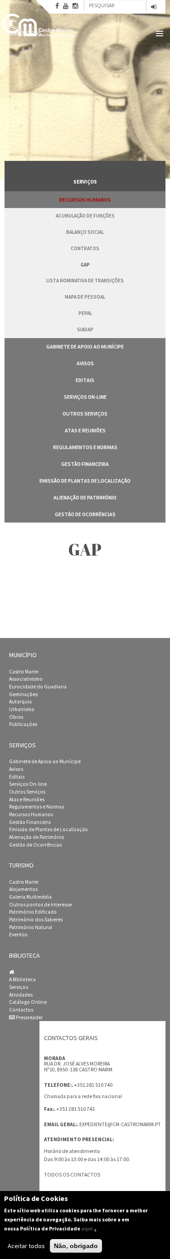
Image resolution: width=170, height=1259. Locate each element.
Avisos (85, 363)
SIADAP (85, 329)
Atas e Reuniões (85, 430)
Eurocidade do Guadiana (38, 686)
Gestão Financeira (85, 463)
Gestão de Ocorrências (85, 514)
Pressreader (29, 1017)
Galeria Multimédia (30, 897)
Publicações (23, 724)
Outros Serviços (85, 413)
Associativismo (26, 679)
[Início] (38, 25)
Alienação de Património (85, 497)
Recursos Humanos (85, 199)
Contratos (85, 248)
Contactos (21, 1010)
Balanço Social (85, 232)
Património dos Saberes (36, 919)
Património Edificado (33, 912)
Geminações (23, 694)
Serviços (18, 987)
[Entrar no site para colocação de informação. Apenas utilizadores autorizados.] (153, 7)
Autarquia (20, 701)
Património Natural (30, 927)
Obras (16, 717)
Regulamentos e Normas (85, 447)
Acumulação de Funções (85, 216)
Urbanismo (21, 709)
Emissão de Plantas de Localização (85, 480)
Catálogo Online (28, 1002)
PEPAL (85, 313)
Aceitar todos (26, 1246)
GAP (85, 264)
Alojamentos (23, 889)
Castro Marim (24, 671)
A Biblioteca (22, 979)
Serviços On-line (85, 396)
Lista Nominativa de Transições (85, 280)
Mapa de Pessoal (85, 297)
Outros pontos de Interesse (40, 904)
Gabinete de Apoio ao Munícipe (85, 346)
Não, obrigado (76, 1245)
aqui (87, 1228)
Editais (85, 380)
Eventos (18, 934)
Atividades (21, 995)
